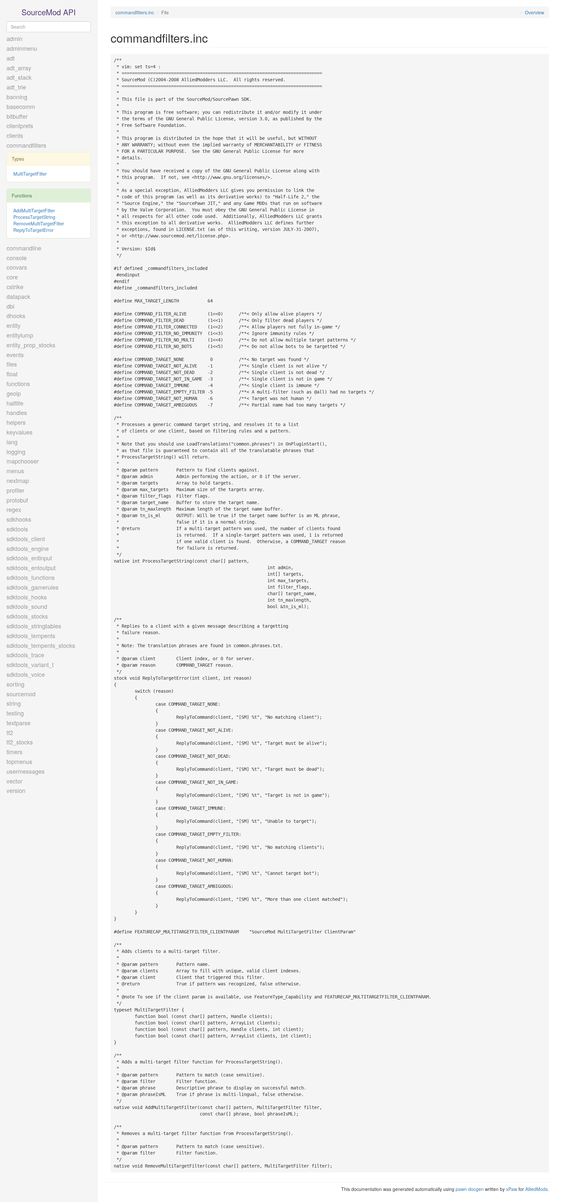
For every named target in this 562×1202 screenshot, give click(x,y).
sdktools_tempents (31, 635)
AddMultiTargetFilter (34, 210)
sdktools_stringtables (34, 625)
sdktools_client (26, 538)
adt (11, 58)
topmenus (19, 761)
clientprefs (20, 125)
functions (18, 383)
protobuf (17, 500)
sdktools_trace (25, 654)
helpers (16, 422)
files (12, 364)
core (12, 277)
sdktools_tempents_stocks (41, 645)
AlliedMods (536, 1189)
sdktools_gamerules (33, 587)
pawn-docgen (470, 1189)
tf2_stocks (20, 742)
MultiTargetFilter (30, 173)
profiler (15, 490)
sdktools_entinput (29, 558)
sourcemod (21, 693)
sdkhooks (19, 519)
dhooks (16, 315)
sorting (15, 684)
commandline (24, 248)
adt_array (19, 67)
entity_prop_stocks (31, 345)
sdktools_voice (26, 674)
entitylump (20, 335)
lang (12, 441)
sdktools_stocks (27, 616)
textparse (19, 722)
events (15, 354)
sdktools (17, 529)
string (14, 703)
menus (15, 470)
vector (14, 781)
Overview (534, 12)
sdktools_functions (31, 577)
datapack (18, 296)
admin (14, 38)
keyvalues (20, 432)
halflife (15, 403)
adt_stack (19, 77)
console (17, 257)
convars (17, 267)
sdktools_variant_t (30, 664)
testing (15, 713)
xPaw (511, 1189)
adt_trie (16, 87)
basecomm (21, 106)
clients (15, 135)
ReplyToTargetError (33, 230)
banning (17, 96)
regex (14, 509)
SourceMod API (48, 12)
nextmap (18, 480)
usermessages (26, 771)
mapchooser (23, 461)
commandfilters (26, 145)
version (16, 790)
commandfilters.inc (134, 12)
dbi (10, 306)
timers (14, 751)
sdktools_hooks (27, 597)
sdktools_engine (28, 548)
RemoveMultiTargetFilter (38, 223)
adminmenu (22, 48)
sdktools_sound (27, 606)
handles (17, 412)
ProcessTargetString (34, 217)
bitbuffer (17, 116)
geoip (14, 393)
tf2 (10, 732)
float (12, 373)
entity (13, 325)
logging (16, 451)
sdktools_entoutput (31, 567)
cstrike (15, 286)
